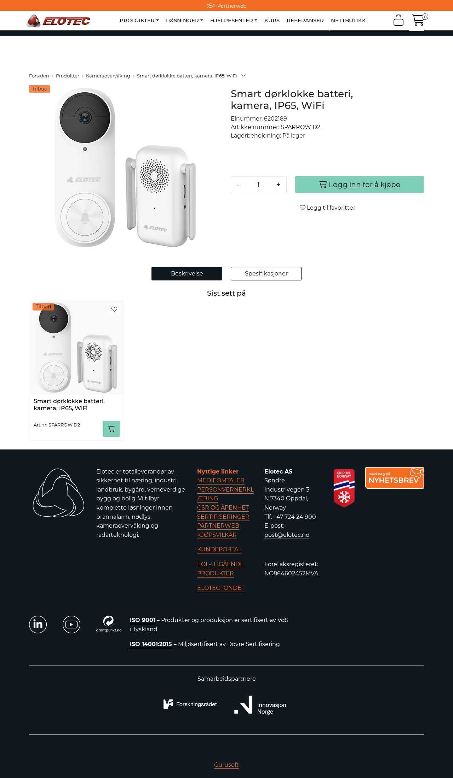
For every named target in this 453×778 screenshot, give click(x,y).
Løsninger (182, 20)
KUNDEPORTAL (219, 549)
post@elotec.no (286, 535)
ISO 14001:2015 (151, 644)
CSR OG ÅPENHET (223, 507)
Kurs (272, 20)
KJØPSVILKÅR (217, 535)
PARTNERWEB (218, 525)
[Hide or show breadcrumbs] (243, 76)
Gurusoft (226, 764)
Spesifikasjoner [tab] (266, 273)
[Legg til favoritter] (114, 309)
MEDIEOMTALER (221, 480)
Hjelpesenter (231, 20)
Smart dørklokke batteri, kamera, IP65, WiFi (69, 404)
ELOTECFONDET (221, 588)
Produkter (137, 20)
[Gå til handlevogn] (418, 22)
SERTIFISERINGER (223, 516)
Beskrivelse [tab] (187, 273)
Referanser (305, 20)
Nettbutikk (348, 20)
